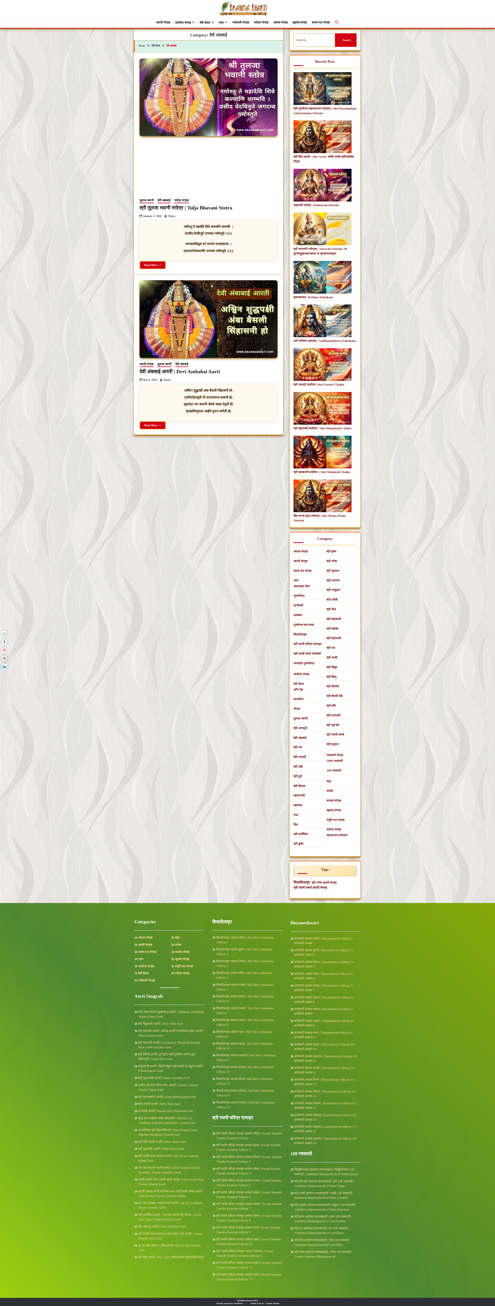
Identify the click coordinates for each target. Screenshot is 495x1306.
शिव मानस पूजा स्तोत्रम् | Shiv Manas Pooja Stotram (320, 518)
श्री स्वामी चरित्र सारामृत (308, 644)
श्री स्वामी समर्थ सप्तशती (307, 653)
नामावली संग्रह (240, 22)
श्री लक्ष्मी (332, 657)
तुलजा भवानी (147, 200)
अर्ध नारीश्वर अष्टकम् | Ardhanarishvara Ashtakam (325, 340)
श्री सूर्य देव (333, 725)
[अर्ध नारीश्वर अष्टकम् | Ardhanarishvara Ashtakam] (323, 321)
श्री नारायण (333, 580)
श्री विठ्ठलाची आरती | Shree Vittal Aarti (160, 1023)
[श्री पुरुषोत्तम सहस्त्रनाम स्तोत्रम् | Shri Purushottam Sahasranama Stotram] (323, 89)
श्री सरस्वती (334, 715)
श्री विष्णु (331, 676)
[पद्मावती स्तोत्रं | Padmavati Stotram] (323, 186)
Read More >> (152, 265)
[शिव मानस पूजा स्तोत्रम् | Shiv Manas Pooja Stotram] (323, 496)
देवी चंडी (298, 766)
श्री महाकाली (334, 619)
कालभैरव (298, 699)
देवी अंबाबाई (164, 200)
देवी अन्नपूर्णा (300, 728)
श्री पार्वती (332, 599)
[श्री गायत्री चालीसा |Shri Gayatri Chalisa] (323, 365)
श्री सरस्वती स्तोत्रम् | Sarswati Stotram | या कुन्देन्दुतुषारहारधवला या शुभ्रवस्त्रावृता (320, 251)
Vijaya (171, 216)
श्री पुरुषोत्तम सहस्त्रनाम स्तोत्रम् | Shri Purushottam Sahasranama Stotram (325, 111)
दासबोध (298, 615)
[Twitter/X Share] (4, 658)
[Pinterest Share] (4, 650)
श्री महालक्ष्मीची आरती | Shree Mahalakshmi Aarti (167, 1096)
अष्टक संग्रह (280, 22)
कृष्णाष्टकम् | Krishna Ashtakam (313, 297)
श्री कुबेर (299, 843)
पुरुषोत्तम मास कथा (304, 624)
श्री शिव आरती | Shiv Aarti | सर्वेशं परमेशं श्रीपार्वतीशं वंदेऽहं (324, 159)
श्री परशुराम (333, 590)
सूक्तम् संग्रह (300, 22)
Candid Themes (272, 1303)
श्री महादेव (332, 628)
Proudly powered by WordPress (229, 1303)
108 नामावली (334, 770)
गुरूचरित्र (299, 595)
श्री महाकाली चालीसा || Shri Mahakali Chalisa (322, 472)
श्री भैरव (331, 609)
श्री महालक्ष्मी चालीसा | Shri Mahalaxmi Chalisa (323, 428)
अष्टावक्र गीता (302, 586)
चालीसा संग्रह (183, 22)
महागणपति (299, 795)
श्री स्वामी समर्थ (335, 734)
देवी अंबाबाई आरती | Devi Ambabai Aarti (180, 371)
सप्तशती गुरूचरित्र (304, 663)
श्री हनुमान (333, 744)
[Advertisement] (208, 169)
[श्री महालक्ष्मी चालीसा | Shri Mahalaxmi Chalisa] (323, 409)
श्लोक (330, 790)
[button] (337, 22)
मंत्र (329, 781)
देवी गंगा (298, 747)
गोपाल (297, 708)
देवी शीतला (300, 786)
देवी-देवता (205, 22)
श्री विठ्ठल (332, 667)
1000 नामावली (335, 760)
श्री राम (331, 647)
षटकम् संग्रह (334, 800)
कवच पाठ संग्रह (321, 22)
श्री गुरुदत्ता (333, 570)
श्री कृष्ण (331, 551)
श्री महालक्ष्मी (334, 638)
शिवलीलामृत (300, 634)
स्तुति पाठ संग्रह (336, 820)
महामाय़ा (298, 805)
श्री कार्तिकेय (301, 834)
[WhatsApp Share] (4, 633)
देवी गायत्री (300, 757)
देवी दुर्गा (298, 776)
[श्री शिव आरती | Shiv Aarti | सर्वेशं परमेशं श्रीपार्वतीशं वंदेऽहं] (323, 137)
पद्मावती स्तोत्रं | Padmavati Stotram (316, 205)
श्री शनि (331, 705)
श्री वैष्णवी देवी (335, 696)
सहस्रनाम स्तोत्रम (337, 835)
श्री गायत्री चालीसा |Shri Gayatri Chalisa (319, 384)
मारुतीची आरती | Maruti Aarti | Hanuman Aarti (165, 1111)
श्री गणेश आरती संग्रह (324, 882)
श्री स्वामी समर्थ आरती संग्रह (310, 887)
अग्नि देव (298, 689)
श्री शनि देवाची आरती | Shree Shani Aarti (162, 1141)
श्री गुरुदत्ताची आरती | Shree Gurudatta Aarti (164, 1078)
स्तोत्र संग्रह (261, 22)
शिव (296, 824)
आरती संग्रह (163, 22)
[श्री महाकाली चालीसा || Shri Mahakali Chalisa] (323, 453)
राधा (296, 814)
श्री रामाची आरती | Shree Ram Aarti (159, 1103)
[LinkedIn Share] (4, 666)
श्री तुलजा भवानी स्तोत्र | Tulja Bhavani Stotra (186, 208)
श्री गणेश (332, 561)
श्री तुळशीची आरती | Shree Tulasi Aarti (161, 1148)
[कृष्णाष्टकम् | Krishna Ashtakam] (323, 278)
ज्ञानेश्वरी (298, 605)
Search (347, 40)
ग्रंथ (221, 22)
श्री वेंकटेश (333, 686)
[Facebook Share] (4, 642)
